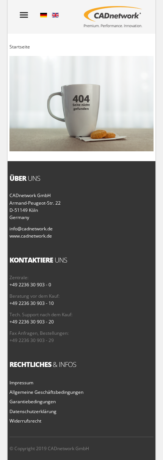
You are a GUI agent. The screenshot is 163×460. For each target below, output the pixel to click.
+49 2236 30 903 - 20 (31, 322)
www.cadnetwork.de (30, 236)
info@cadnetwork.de (31, 228)
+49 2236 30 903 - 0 (30, 284)
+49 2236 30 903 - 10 (31, 303)
